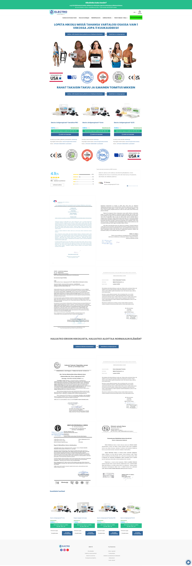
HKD (134, 12)
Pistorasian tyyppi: (54, 530)
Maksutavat (112, 558)
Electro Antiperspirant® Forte (57, 518)
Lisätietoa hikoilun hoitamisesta (85, 346)
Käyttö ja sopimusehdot (91, 553)
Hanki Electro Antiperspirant (117, 34)
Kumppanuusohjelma (90, 558)
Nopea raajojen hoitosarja (80, 518)
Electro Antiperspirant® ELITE (128, 518)
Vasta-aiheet (111, 560)
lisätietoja (74, 139)
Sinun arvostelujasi (84, 18)
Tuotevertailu (112, 553)
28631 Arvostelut (54, 179)
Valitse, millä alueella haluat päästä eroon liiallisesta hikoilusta (84, 34)
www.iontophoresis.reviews (69, 141)
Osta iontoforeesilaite (136, 17)
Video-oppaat (111, 551)
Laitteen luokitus (57, 185)
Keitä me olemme (90, 555)
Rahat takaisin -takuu (120, 18)
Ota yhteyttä (91, 551)
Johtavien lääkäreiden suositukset (62, 143)
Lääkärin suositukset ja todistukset (112, 555)
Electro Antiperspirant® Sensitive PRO (106, 518)
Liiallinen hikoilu (107, 18)
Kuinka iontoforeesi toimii (70, 18)
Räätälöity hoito (95, 18)
